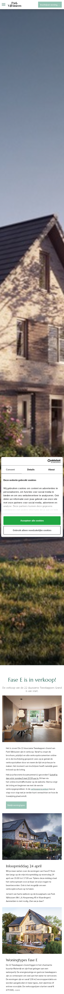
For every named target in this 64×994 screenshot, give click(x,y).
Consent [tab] (10, 469)
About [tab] (51, 469)
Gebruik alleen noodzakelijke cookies (32, 530)
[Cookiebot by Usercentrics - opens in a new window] (48, 461)
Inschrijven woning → (50, 4)
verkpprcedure (40, 788)
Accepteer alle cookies (32, 520)
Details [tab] (31, 469)
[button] (3, 4)
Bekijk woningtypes (16, 805)
